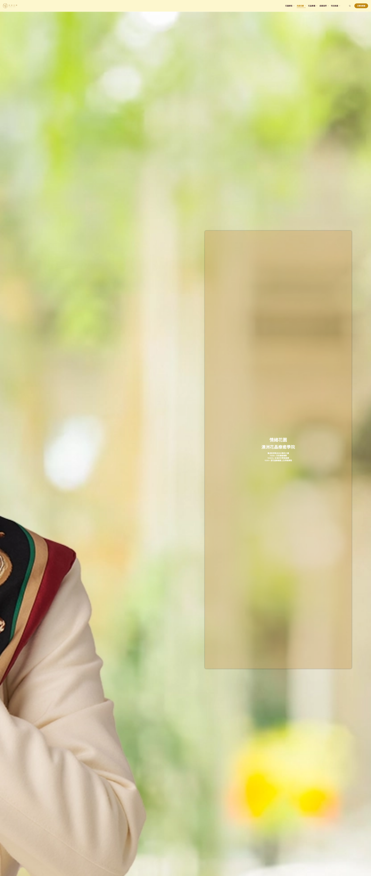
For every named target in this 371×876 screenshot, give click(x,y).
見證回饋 (300, 6)
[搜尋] (350, 6)
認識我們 (323, 6)
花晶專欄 (311, 6)
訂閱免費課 (361, 6)
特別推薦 (334, 6)
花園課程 (288, 6)
